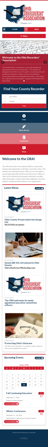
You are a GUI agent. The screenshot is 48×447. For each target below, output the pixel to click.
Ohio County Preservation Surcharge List (23, 220)
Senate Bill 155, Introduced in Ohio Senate (22, 263)
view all (38, 188)
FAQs (36, 29)
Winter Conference (16, 411)
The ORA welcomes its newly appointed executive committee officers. (21, 302)
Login (14, 29)
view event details (10, 404)
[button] (2, 62)
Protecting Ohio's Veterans (18, 343)
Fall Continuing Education (19, 393)
